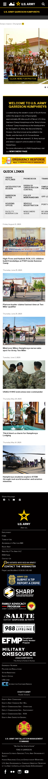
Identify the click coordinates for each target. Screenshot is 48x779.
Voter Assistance (8, 673)
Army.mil (24, 528)
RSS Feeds (6, 555)
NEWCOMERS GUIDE (29, 212)
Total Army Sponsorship (34, 753)
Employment (6, 532)
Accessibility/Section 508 (12, 543)
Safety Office (7, 676)
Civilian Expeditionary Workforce (30, 760)
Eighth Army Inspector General (14, 717)
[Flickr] (12, 772)
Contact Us (6, 558)
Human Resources (8, 760)
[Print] (20, 500)
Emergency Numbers (9, 665)
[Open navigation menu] (5, 4)
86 (23, 24)
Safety (4, 756)
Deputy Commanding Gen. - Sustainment (17, 710)
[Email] (14, 500)
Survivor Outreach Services (13, 753)
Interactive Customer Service (20, 684)
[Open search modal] (43, 4)
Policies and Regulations (12, 669)
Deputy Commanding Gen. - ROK (14, 714)
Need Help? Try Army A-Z (11, 551)
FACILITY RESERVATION (11, 212)
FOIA (4, 536)
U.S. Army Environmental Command (15, 763)
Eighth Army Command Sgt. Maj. (14, 703)
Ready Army (6, 547)
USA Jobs (5, 680)
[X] (9, 500)
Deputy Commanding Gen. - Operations (17, 706)
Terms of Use (7, 539)
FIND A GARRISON (24, 750)
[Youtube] (26, 772)
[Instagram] (19, 772)
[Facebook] (4, 500)
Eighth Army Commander (11, 699)
